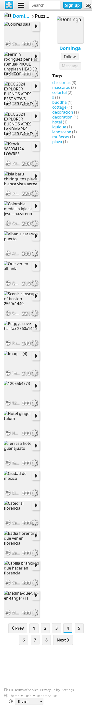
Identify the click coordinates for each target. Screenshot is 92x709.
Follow (70, 56)
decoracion (62, 112)
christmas (61, 82)
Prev (19, 628)
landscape (61, 132)
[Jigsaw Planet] (9, 5)
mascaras (61, 87)
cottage (59, 107)
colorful (59, 92)
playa (57, 141)
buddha (59, 102)
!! (53, 97)
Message (70, 66)
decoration (62, 117)
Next (62, 640)
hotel (57, 122)
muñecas (60, 136)
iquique (59, 127)
